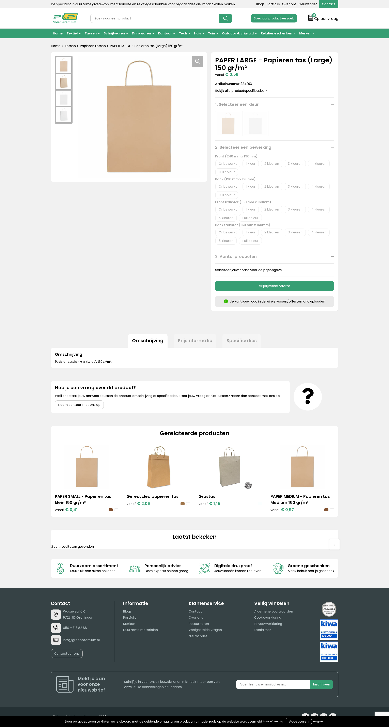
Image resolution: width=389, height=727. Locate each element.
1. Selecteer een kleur (237, 104)
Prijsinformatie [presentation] (195, 341)
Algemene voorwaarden (273, 611)
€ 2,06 (138, 503)
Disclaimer (262, 630)
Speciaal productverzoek (274, 18)
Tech (183, 33)
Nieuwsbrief (307, 4)
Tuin (211, 33)
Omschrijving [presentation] (148, 341)
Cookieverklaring (267, 617)
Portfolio (273, 4)
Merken (305, 33)
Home (58, 33)
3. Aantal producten (236, 256)
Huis (197, 33)
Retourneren (199, 623)
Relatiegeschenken (276, 33)
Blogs (260, 4)
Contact (328, 4)
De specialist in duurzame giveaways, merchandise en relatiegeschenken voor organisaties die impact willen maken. (143, 4)
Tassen (91, 33)
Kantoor (165, 33)
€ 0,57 (282, 509)
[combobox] (154, 18)
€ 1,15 (209, 503)
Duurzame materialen (140, 630)
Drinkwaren (141, 33)
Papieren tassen (93, 46)
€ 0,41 (66, 509)
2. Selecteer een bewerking (243, 147)
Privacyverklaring (268, 623)
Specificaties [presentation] (242, 341)
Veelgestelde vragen (205, 630)
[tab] (148, 341)
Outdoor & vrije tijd (238, 33)
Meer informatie (272, 721)
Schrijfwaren (114, 33)
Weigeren (318, 721)
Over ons (289, 4)
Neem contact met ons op (79, 404)
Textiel (72, 33)
